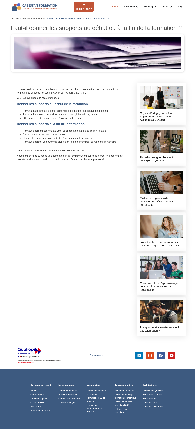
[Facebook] (161, 355)
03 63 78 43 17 (84, 9)
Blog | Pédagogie (36, 18)
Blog (23, 18)
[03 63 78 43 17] (84, 4)
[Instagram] (150, 355)
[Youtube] (172, 355)
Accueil (15, 18)
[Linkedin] (139, 355)
